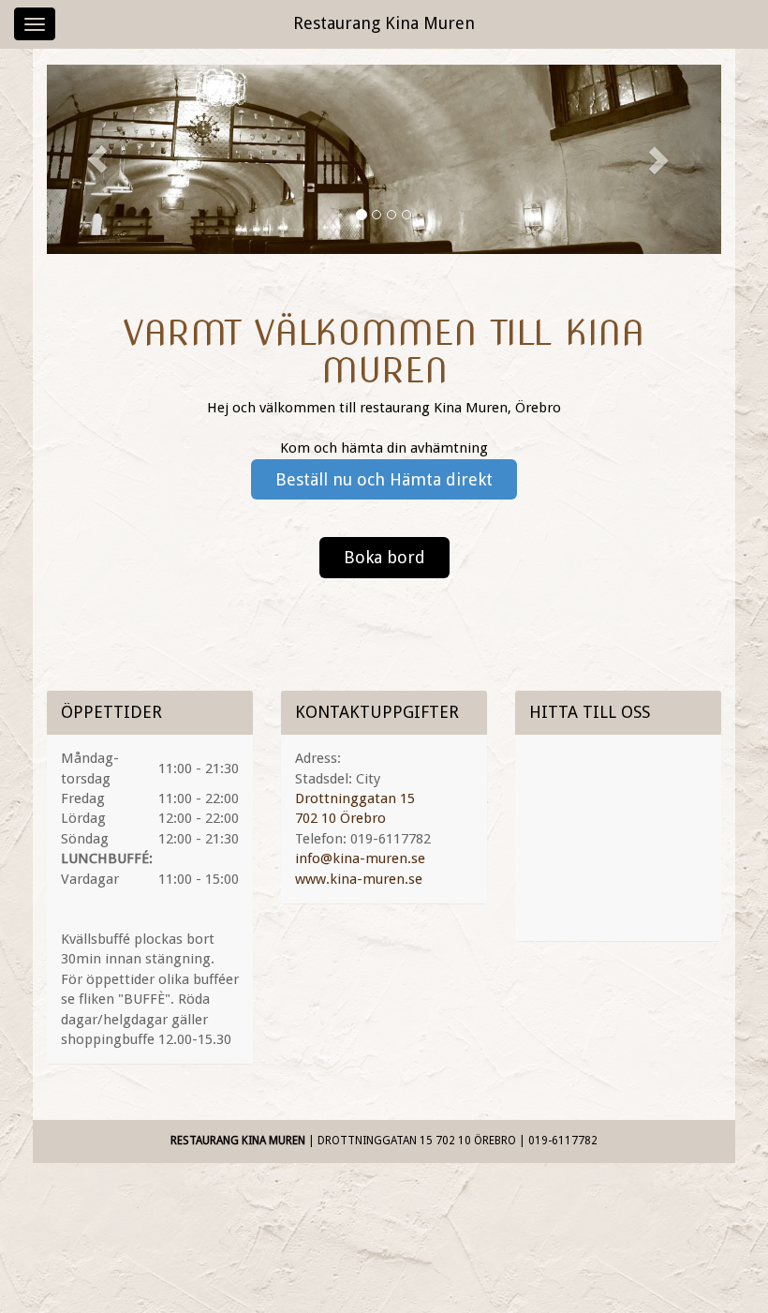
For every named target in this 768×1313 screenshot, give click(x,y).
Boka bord (384, 557)
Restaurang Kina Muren (384, 23)
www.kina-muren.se (358, 879)
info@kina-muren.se (360, 858)
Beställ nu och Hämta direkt (384, 479)
